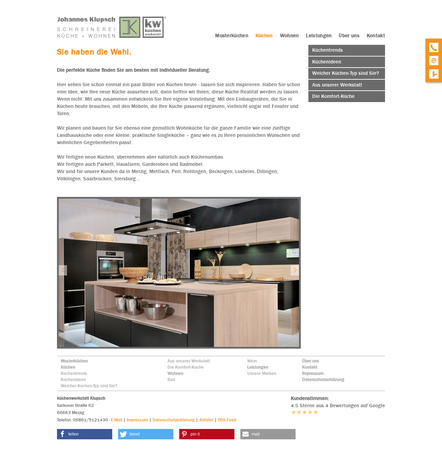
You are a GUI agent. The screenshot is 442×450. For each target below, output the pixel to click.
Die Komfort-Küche (185, 367)
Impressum (313, 373)
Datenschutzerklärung (323, 379)
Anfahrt (206, 419)
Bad (171, 379)
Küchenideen (73, 379)
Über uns (310, 360)
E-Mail (116, 419)
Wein (252, 360)
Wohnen (175, 373)
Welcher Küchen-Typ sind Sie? (89, 385)
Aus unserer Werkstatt (188, 360)
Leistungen (257, 367)
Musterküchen (74, 360)
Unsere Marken (261, 373)
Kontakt (309, 367)
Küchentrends (74, 373)
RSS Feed (227, 419)
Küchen (68, 367)
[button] (84, 434)
